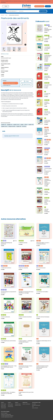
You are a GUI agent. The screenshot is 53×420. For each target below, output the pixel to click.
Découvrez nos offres (39, 6)
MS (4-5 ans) (3, 406)
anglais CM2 (31, 124)
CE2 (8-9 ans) (10, 406)
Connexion (48, 6)
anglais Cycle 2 (4, 126)
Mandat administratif (36, 405)
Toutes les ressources (11, 11)
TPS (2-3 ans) (3, 404)
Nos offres (34, 404)
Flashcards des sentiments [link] (14, 15)
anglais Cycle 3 (16, 124)
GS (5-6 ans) (3, 407)
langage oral (9, 124)
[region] (14, 33)
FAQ (33, 406)
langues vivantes (12, 126)
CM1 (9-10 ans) (17, 404)
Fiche (6, 15)
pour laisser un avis (11, 135)
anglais (22, 124)
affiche (26, 124)
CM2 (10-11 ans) (18, 405)
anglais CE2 (3, 124)
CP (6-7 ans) (10, 404)
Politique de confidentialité (6, 414)
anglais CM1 (18, 126)
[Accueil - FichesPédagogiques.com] (26, 6)
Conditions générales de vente (6, 416)
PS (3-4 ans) (3, 405)
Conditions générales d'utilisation (7, 415)
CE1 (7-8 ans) (10, 405)
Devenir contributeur (26, 404)
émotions (24, 126)
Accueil (2, 15)
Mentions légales (4, 413)
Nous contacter (35, 407)
